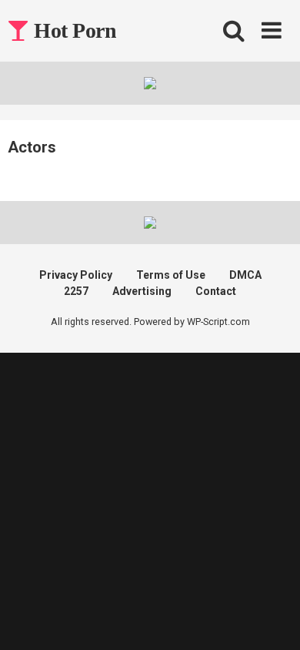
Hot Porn (72, 30)
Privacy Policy (75, 275)
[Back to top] (271, 619)
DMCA (245, 275)
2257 (76, 291)
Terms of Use (170, 275)
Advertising (142, 291)
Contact (215, 291)
